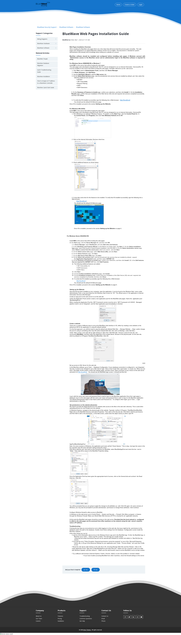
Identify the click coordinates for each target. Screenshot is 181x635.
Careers (38, 621)
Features (60, 616)
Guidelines (61, 621)
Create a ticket (130, 4)
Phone (103, 621)
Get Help (82, 621)
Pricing (60, 618)
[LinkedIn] (133, 617)
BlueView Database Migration (43, 64)
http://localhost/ (125, 100)
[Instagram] (137, 617)
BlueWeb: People (42, 59)
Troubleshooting (85, 616)
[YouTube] (141, 617)
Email (103, 618)
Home (118, 4)
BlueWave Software (66, 27)
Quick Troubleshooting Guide (44, 71)
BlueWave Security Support (47, 27)
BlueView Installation (43, 76)
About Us (38, 616)
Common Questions (86, 618)
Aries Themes (87, 630)
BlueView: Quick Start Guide (45, 87)
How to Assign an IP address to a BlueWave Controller (46, 82)
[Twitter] (129, 617)
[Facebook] (125, 617)
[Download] (87, 303)
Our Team (39, 618)
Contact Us (104, 616)
